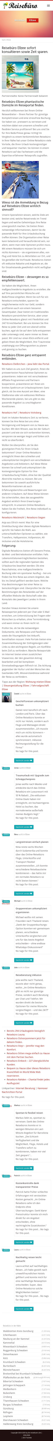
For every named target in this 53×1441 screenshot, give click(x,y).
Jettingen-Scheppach (26, 1385)
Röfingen (26, 1412)
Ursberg (26, 1396)
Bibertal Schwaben (26, 1381)
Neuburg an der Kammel (26, 1338)
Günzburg (26, 1408)
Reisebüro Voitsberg (30, 412)
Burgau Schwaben (26, 1404)
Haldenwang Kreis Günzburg (26, 1423)
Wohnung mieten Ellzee (38, 681)
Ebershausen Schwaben (26, 1420)
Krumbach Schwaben (26, 1361)
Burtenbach (26, 1365)
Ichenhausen (26, 1334)
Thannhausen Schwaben (26, 1400)
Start (3, 40)
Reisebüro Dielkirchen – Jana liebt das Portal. (26, 363)
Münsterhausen (26, 1369)
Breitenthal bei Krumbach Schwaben (26, 1374)
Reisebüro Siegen (36, 517)
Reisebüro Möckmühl (13, 517)
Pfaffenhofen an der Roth (22, 1377)
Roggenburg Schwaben (26, 1350)
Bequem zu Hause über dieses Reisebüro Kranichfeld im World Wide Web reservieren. (28, 1072)
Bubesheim (26, 1392)
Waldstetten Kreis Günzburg (26, 1331)
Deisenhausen (26, 1354)
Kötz (26, 1358)
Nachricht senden (23, 760)
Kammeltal (26, 1342)
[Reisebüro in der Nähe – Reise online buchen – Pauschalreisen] (20, 5)
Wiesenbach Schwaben (26, 1346)
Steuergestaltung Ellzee (16, 685)
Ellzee (29, 693)
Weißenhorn (26, 1389)
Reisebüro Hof (9, 412)
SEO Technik (27, 1438)
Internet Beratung (25, 1088)
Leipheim (26, 1416)
